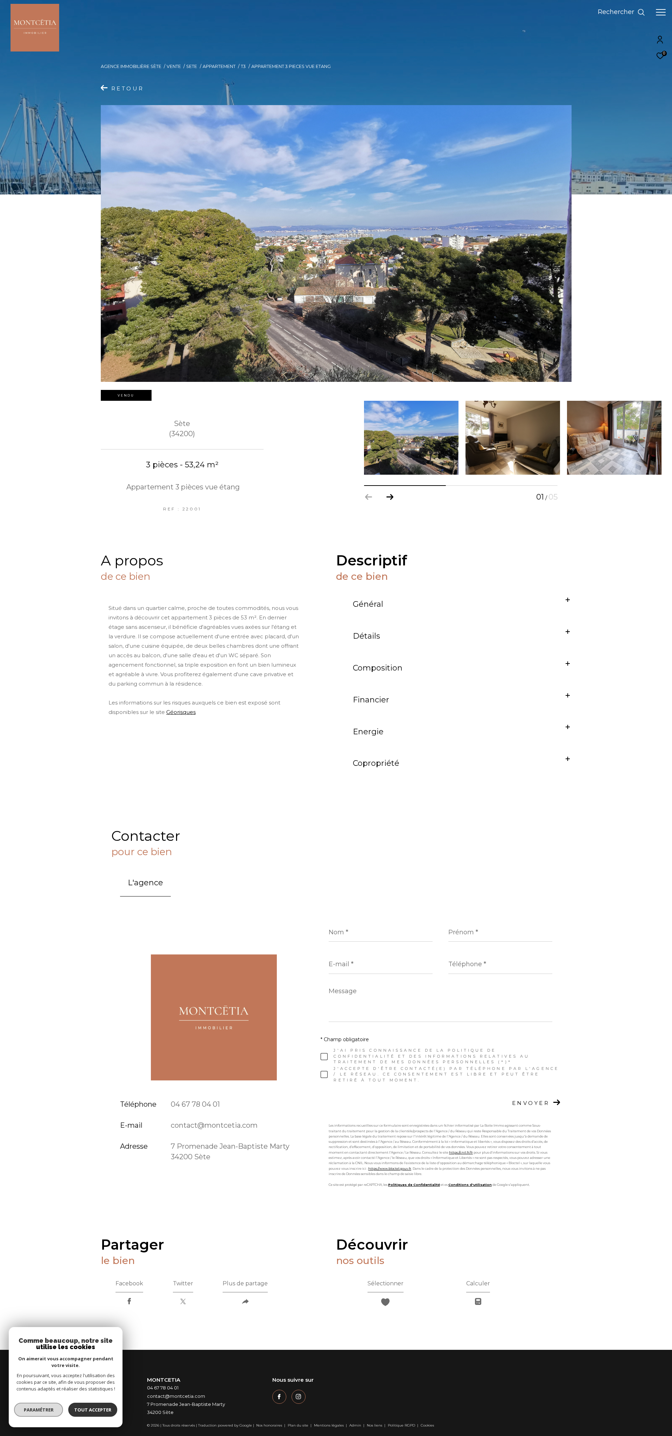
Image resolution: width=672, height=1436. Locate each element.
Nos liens (375, 1425)
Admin (355, 1425)
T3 (243, 66)
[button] (389, 497)
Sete (191, 66)
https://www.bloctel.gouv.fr (389, 1168)
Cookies (427, 1425)
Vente (174, 66)
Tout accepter (92, 1410)
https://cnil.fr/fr (461, 1152)
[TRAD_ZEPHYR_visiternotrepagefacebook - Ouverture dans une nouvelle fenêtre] (279, 1397)
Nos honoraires (269, 1425)
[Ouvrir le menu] (661, 12)
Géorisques (181, 712)
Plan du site (298, 1425)
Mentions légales (329, 1425)
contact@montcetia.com (214, 1125)
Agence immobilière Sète (131, 66)
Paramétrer (39, 1410)
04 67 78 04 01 (195, 1104)
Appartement (219, 66)
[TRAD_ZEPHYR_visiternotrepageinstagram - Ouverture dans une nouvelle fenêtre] (299, 1397)
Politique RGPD (401, 1425)
